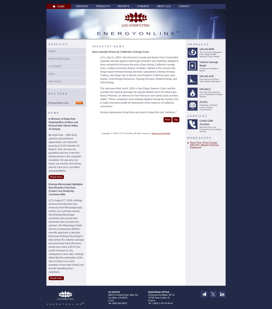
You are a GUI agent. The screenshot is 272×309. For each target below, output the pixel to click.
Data (52, 74)
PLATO (203, 102)
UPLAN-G (205, 89)
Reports (123, 6)
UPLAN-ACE (207, 76)
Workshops (199, 138)
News (52, 51)
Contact (184, 6)
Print (167, 119)
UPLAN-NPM (207, 49)
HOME (61, 6)
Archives (55, 81)
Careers (143, 6)
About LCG (164, 6)
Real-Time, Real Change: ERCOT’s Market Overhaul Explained (204, 145)
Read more (56, 177)
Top (176, 119)
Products (103, 6)
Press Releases (59, 58)
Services (82, 6)
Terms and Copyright (160, 133)
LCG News (55, 66)
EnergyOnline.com (58, 103)
